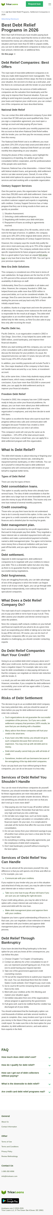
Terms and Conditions (9, 1147)
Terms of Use (6, 1142)
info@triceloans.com (9, 1176)
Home (3, 12)
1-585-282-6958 (7, 1171)
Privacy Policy (6, 1151)
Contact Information (9, 1127)
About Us (5, 1122)
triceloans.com (7, 1208)
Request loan (34, 4)
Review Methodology (9, 1156)
